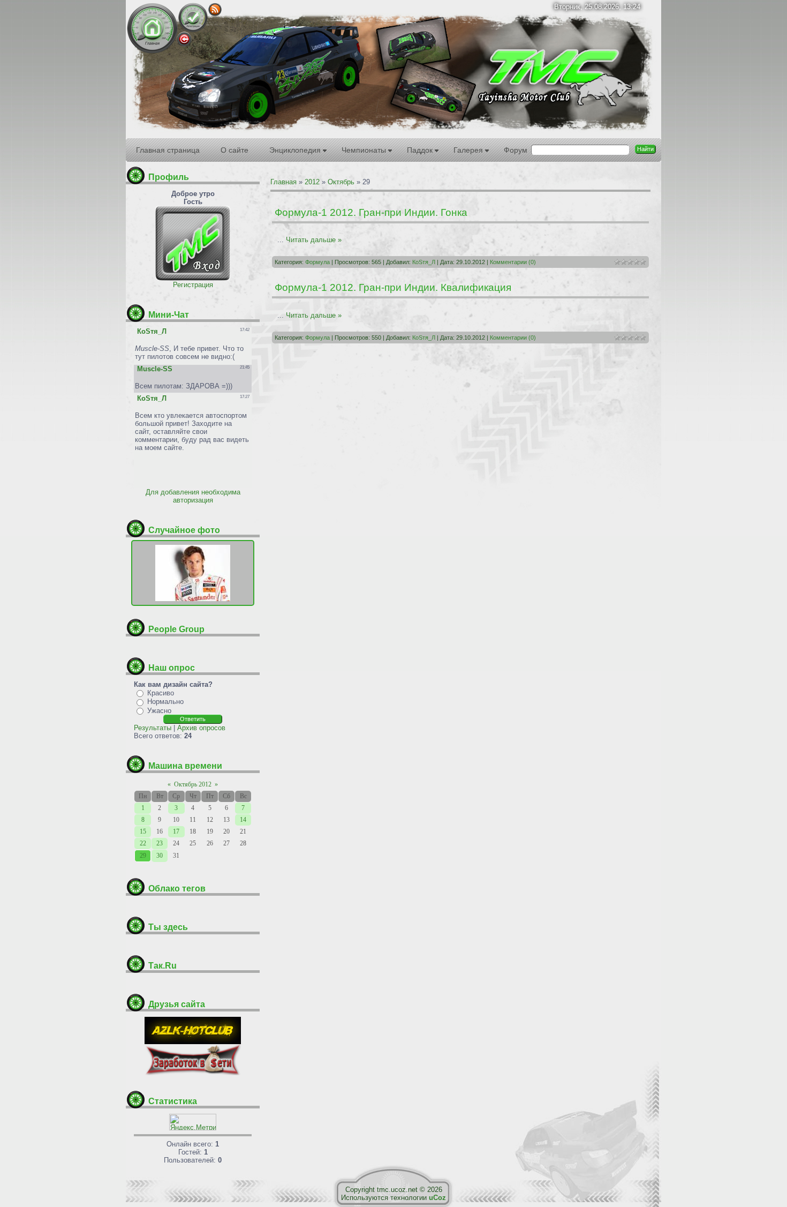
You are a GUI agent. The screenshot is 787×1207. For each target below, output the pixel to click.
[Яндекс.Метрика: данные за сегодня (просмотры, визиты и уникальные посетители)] (192, 1122)
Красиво (160, 693)
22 (143, 843)
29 (143, 855)
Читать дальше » (314, 240)
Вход (184, 39)
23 (159, 843)
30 (159, 855)
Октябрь (341, 182)
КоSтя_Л (423, 262)
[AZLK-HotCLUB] (193, 1042)
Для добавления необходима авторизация (193, 496)
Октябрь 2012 (192, 784)
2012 (312, 182)
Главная (152, 28)
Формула (317, 262)
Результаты (152, 728)
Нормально (165, 702)
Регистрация (193, 17)
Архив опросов (201, 728)
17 (176, 831)
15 (143, 831)
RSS (215, 9)
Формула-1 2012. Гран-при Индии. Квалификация (393, 287)
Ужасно (159, 711)
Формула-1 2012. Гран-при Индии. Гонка (371, 212)
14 (243, 819)
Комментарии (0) (513, 262)
